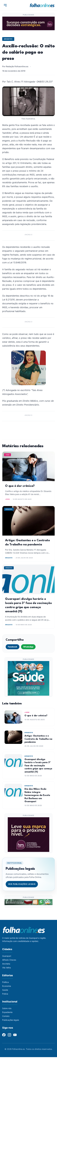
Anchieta (6, 964)
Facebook (12, 647)
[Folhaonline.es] (42, 5)
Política (5, 982)
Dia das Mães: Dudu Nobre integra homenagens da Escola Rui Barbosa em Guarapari (37, 795)
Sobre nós (6, 1008)
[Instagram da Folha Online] (9, 1034)
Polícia (5, 994)
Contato (5, 1016)
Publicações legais (10, 1020)
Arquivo (8, 39)
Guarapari (6, 956)
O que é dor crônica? (20, 486)
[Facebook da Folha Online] (4, 1034)
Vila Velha (6, 967)
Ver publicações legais (22, 884)
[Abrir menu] (5, 5)
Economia (6, 986)
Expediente (7, 1012)
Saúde (5, 990)
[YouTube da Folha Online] (15, 1034)
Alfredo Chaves (9, 960)
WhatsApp (28, 647)
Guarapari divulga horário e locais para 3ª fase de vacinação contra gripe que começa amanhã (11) (38, 765)
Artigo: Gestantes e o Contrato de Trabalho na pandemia (38, 739)
